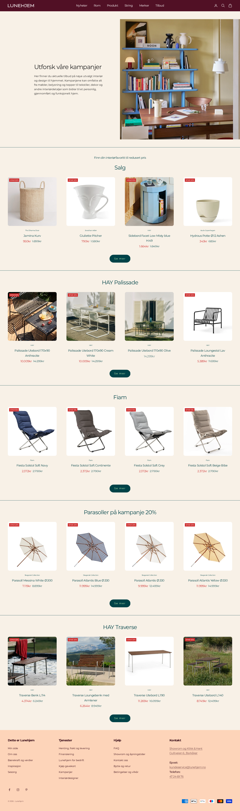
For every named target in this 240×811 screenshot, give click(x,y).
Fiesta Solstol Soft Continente (91, 465)
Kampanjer (65, 772)
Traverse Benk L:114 (32, 695)
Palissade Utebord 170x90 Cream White (90, 353)
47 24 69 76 (176, 776)
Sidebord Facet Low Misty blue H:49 (149, 238)
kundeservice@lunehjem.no (187, 767)
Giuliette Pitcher (91, 236)
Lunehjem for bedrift (71, 760)
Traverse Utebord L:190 (149, 695)
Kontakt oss (121, 760)
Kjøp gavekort (67, 766)
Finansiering (66, 754)
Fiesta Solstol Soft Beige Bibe (207, 465)
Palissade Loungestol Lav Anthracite (208, 353)
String (129, 5)
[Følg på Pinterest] (26, 789)
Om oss (12, 754)
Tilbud (159, 5)
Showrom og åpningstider (129, 754)
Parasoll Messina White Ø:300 (32, 580)
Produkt (112, 5)
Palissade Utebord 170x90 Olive (149, 350)
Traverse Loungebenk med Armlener (90, 698)
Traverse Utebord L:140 (207, 695)
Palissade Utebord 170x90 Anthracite (32, 353)
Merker (144, 5)
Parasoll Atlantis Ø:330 (149, 580)
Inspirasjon (14, 766)
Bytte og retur (122, 766)
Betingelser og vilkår (126, 772)
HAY (149, 230)
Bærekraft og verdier (20, 760)
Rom (97, 5)
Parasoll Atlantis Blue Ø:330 (90, 580)
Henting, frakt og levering (74, 748)
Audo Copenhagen (207, 230)
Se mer (120, 258)
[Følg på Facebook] (9, 789)
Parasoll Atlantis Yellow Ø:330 (208, 580)
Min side (13, 748)
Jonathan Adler (91, 230)
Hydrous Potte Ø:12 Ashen (207, 236)
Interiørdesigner (68, 778)
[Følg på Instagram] (18, 789)
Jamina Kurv (32, 236)
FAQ (116, 748)
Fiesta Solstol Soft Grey (149, 465)
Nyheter (81, 5)
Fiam (32, 460)
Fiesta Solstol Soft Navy (32, 465)
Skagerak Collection (32, 575)
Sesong (12, 772)
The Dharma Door (32, 230)
